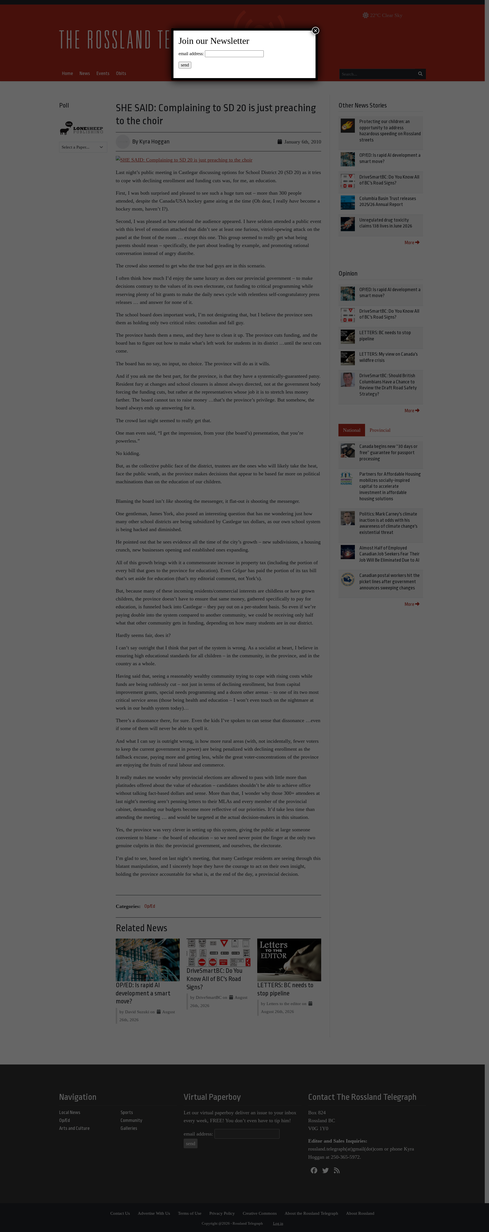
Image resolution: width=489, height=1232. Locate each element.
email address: (191, 53)
